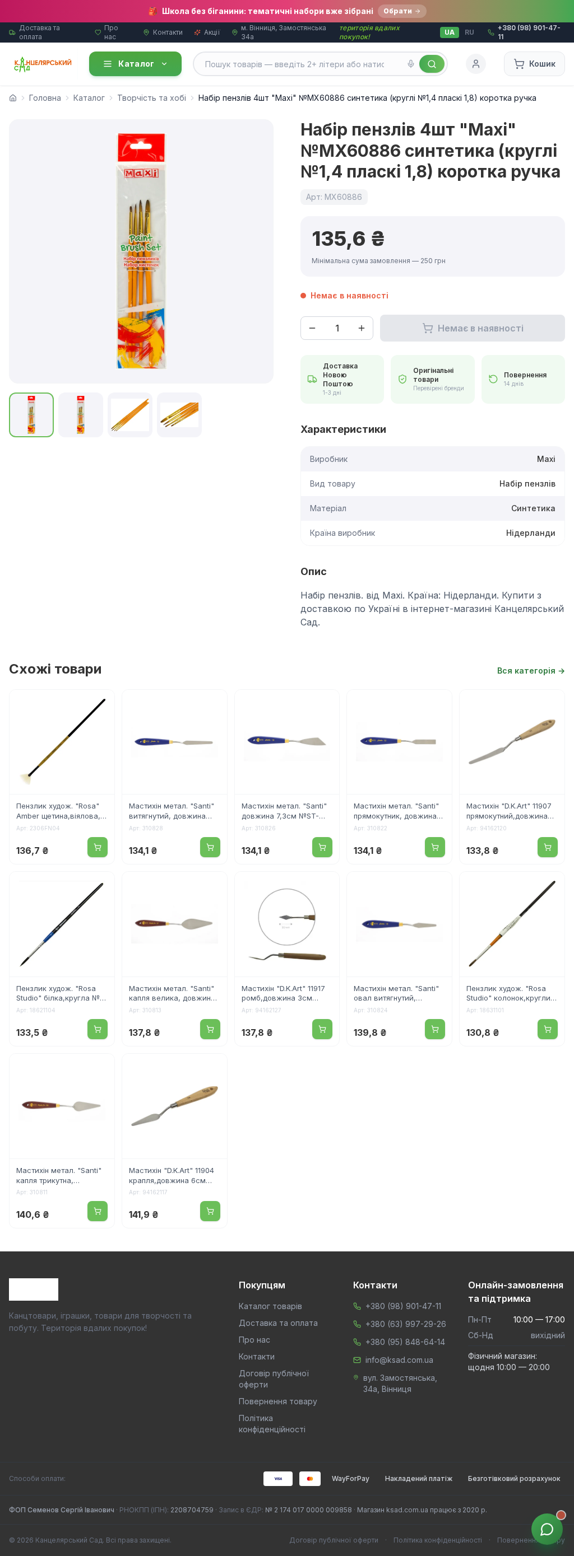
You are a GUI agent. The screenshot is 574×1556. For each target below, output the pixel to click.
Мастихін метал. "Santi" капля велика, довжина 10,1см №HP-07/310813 (172, 994)
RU (469, 32)
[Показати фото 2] (80, 414)
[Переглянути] (99, 705)
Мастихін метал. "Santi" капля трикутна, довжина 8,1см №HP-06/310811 (58, 1176)
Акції (212, 32)
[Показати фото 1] (31, 414)
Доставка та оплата (39, 32)
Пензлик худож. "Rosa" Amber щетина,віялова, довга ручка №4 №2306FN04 (58, 812)
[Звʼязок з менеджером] (547, 1529)
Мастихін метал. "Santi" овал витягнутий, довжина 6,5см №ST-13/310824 (396, 994)
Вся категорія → (531, 670)
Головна (45, 97)
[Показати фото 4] (179, 414)
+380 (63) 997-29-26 (405, 1324)
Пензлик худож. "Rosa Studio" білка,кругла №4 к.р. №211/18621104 (60, 994)
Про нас (111, 32)
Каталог (136, 63)
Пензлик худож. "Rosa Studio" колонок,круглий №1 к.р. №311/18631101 (510, 994)
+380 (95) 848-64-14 (405, 1342)
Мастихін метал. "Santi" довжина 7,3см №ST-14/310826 (284, 812)
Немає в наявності (481, 328)
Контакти (168, 32)
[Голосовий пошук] (411, 64)
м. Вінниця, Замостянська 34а (283, 32)
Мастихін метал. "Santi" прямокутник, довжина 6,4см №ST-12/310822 (396, 812)
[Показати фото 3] (130, 414)
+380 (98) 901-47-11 (403, 1306)
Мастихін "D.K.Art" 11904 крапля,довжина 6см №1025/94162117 (171, 1176)
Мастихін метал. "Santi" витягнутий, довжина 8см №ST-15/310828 (171, 812)
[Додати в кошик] (97, 847)
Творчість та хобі (151, 97)
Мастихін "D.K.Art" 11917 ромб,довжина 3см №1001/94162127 (283, 994)
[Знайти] (432, 64)
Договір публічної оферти (333, 1540)
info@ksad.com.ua (399, 1360)
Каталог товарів (270, 1306)
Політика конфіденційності (438, 1540)
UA (450, 32)
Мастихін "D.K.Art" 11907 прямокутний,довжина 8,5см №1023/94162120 (509, 812)
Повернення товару (278, 1401)
